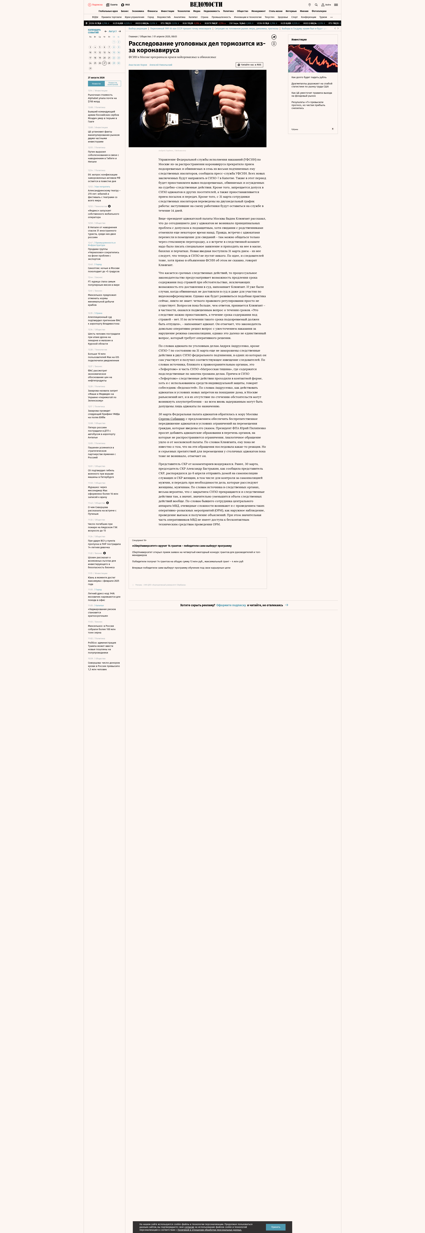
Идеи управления (134, 17)
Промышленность (221, 17)
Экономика (138, 11)
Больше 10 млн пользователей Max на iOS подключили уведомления (103, 357)
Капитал (193, 17)
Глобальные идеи (108, 11)
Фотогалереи (319, 11)
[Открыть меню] (336, 5)
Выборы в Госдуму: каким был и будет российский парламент (315, 28)
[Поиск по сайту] (316, 4)
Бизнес (125, 11)
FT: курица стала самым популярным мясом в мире (104, 283)
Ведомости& (164, 17)
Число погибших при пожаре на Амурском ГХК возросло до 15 (102, 527)
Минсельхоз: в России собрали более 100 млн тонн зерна (102, 629)
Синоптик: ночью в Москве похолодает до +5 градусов (104, 270)
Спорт (294, 17)
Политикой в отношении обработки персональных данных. (209, 1230)
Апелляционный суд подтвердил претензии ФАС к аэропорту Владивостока (104, 320)
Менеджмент (259, 11)
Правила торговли (111, 17)
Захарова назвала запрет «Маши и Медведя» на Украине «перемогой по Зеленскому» (103, 395)
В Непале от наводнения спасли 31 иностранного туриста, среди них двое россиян (102, 232)
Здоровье (283, 17)
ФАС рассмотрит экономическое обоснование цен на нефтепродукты (100, 375)
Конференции (308, 17)
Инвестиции (167, 11)
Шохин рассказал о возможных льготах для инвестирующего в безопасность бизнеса (102, 562)
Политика (228, 11)
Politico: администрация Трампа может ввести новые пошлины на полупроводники (102, 647)
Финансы (152, 11)
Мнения (304, 11)
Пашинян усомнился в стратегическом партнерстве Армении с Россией (102, 452)
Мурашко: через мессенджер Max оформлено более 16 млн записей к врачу (103, 492)
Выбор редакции (138, 28)
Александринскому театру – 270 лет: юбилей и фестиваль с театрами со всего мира (104, 195)
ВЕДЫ (95, 17)
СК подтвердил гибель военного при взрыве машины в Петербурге (101, 474)
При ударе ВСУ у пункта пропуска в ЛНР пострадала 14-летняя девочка (104, 544)
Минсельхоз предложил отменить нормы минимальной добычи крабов (102, 299)
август (113, 31)
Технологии (183, 11)
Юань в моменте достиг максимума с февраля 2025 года (103, 581)
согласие (189, 1227)
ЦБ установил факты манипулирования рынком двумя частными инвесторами (104, 136)
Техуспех (269, 17)
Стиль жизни (275, 11)
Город (151, 17)
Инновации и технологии (247, 17)
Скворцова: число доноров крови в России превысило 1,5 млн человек (104, 666)
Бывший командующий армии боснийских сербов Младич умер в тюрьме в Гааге (103, 116)
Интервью (291, 11)
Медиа (196, 11)
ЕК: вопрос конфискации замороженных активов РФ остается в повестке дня (104, 178)
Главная (133, 36)
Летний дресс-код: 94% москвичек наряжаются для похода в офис (104, 597)
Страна (204, 17)
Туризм (323, 17)
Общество (242, 11)
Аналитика (179, 17)
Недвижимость (212, 11)
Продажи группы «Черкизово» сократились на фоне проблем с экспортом (103, 254)
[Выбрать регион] (309, 4)
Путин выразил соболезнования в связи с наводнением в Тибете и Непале (103, 156)
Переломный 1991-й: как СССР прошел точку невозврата (180, 28)
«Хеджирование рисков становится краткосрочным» (102, 612)
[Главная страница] (206, 5)
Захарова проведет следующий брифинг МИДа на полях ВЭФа (104, 414)
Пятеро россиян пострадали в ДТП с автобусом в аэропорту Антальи (101, 432)
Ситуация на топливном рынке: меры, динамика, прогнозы (246, 28)
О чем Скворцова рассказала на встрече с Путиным (102, 510)
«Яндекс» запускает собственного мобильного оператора (103, 214)
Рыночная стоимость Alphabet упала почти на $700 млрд (102, 98)
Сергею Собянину (172, 419)
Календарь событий (94, 31)
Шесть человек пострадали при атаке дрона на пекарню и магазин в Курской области (104, 338)
